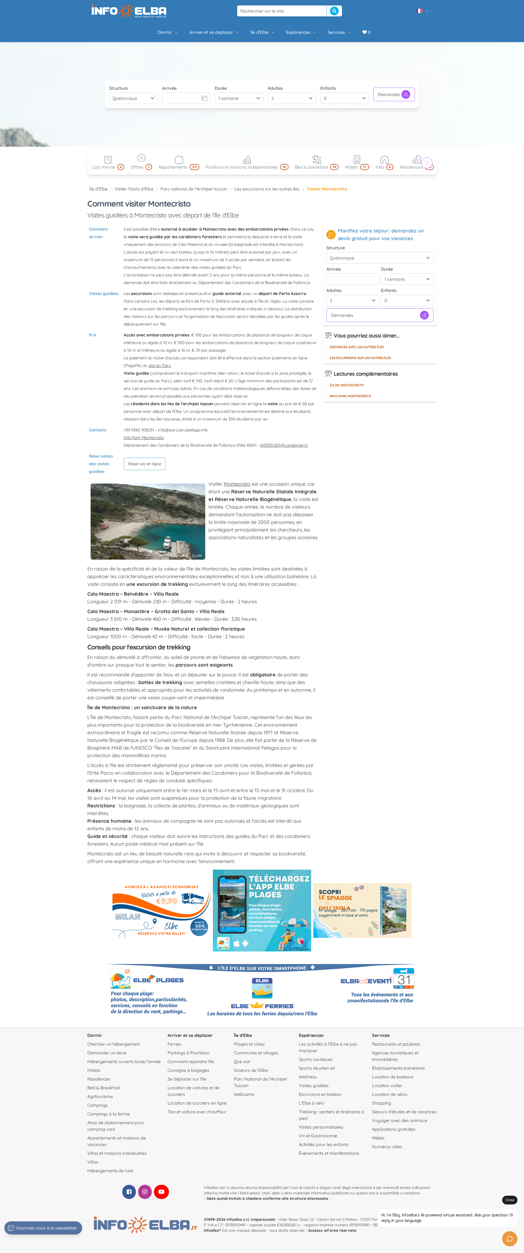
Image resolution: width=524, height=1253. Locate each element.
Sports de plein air (317, 1068)
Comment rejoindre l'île (191, 1061)
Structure (118, 88)
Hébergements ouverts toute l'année (124, 1061)
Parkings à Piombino (188, 1052)
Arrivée (169, 88)
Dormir (165, 32)
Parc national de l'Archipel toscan (193, 189)
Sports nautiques (316, 1059)
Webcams (244, 1094)
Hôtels (93, 1070)
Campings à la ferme (108, 1114)
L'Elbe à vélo (311, 1103)
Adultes (275, 88)
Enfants (328, 88)
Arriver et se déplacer (211, 32)
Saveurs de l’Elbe (251, 1070)
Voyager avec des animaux (399, 1120)
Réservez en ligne (144, 463)
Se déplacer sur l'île (187, 1079)
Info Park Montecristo (144, 437)
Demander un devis (107, 1052)
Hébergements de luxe (110, 1170)
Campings (97, 1105)
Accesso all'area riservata (332, 1230)
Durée (221, 88)
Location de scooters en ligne (197, 1103)
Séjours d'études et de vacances (404, 1111)
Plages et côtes (249, 1044)
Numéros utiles (387, 1146)
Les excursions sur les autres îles (267, 189)
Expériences (298, 32)
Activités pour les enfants (324, 1144)
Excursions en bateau (320, 1094)
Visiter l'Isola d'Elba (134, 189)
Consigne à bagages (188, 1070)
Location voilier (387, 1085)
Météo (378, 1138)
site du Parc (160, 365)
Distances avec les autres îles (357, 347)
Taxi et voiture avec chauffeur (197, 1111)
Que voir (242, 1061)
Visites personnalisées (321, 1127)
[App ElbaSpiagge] (262, 910)
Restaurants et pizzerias (396, 1044)
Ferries (174, 1044)
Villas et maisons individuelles (117, 1153)
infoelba (211, 1230)
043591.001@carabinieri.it (284, 445)
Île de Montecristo (347, 385)
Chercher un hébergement (113, 1044)
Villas (92, 1162)
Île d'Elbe (260, 32)
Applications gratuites (393, 1129)
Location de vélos (389, 1094)
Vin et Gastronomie (318, 1135)
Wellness (308, 1076)
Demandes (389, 94)
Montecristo (237, 484)
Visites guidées (314, 1085)
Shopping (381, 1103)
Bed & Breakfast (103, 1087)
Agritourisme (100, 1096)
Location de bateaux (392, 1076)
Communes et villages (256, 1052)
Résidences (98, 1079)
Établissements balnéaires (398, 1068)
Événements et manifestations (329, 1153)
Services (336, 32)
